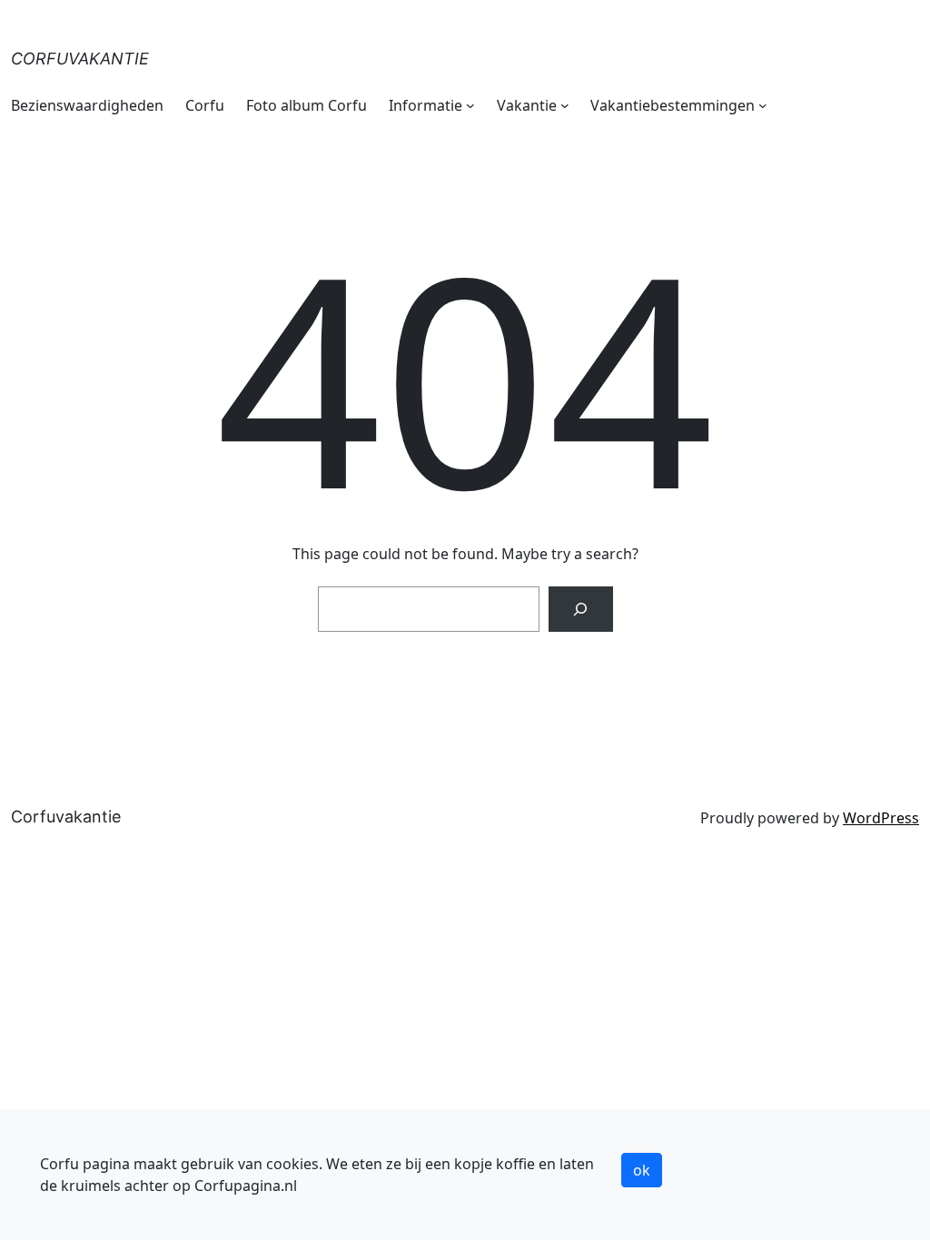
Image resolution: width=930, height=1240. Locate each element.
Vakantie (527, 105)
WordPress (881, 818)
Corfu (204, 105)
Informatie (425, 105)
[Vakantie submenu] (564, 105)
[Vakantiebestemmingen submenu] (762, 105)
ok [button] (641, 1170)
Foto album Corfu (306, 105)
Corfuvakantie (80, 58)
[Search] (581, 608)
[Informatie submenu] (470, 105)
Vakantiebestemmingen (672, 105)
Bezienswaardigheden (87, 105)
